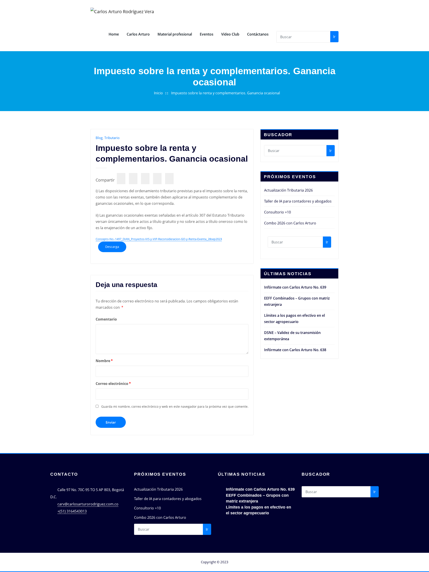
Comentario (106, 319)
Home (114, 34)
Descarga (112, 247)
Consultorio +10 (277, 212)
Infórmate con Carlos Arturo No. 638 (295, 349)
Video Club (230, 34)
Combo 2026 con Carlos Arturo (290, 223)
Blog (99, 137)
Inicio (158, 93)
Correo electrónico (113, 383)
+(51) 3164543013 (72, 511)
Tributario (112, 137)
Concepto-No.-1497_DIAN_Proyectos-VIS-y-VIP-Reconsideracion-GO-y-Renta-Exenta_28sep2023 (159, 239)
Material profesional (175, 34)
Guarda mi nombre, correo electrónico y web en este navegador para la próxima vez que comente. (174, 406)
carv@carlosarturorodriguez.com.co (87, 504)
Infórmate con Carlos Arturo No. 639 (295, 287)
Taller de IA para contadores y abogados (298, 201)
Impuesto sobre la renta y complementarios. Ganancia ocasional (225, 93)
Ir (334, 36)
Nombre (104, 360)
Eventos (206, 34)
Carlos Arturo (138, 34)
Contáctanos (258, 34)
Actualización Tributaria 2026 (288, 190)
